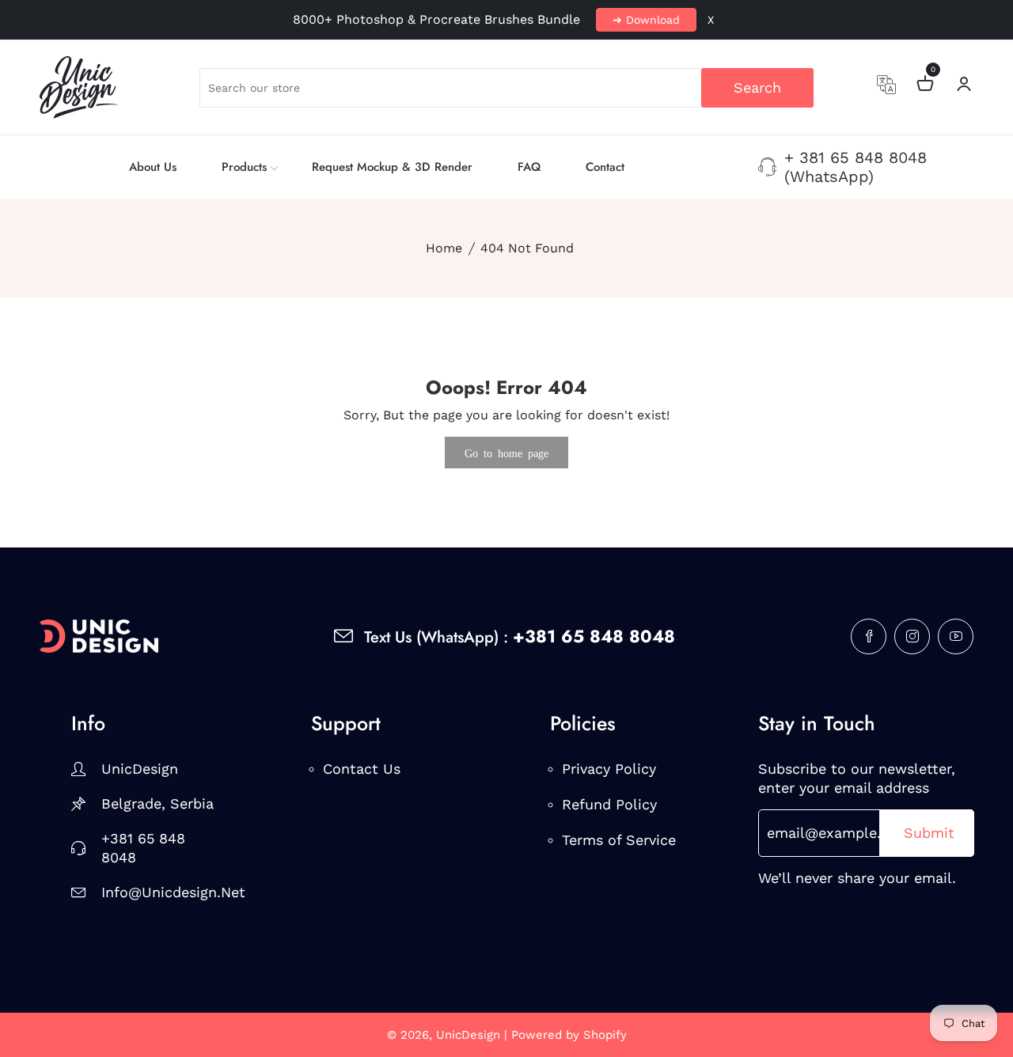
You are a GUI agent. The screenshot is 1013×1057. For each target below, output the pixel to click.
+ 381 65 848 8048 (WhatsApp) (855, 167)
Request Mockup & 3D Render (392, 167)
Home (444, 248)
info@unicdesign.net (162, 892)
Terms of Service (619, 840)
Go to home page (506, 452)
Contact (605, 167)
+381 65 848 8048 (143, 848)
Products (244, 167)
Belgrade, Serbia (157, 803)
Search (757, 87)
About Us (152, 167)
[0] (925, 86)
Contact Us (361, 768)
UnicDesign (139, 768)
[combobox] (506, 88)
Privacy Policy (609, 768)
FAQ (529, 167)
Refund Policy (609, 804)
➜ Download (646, 19)
